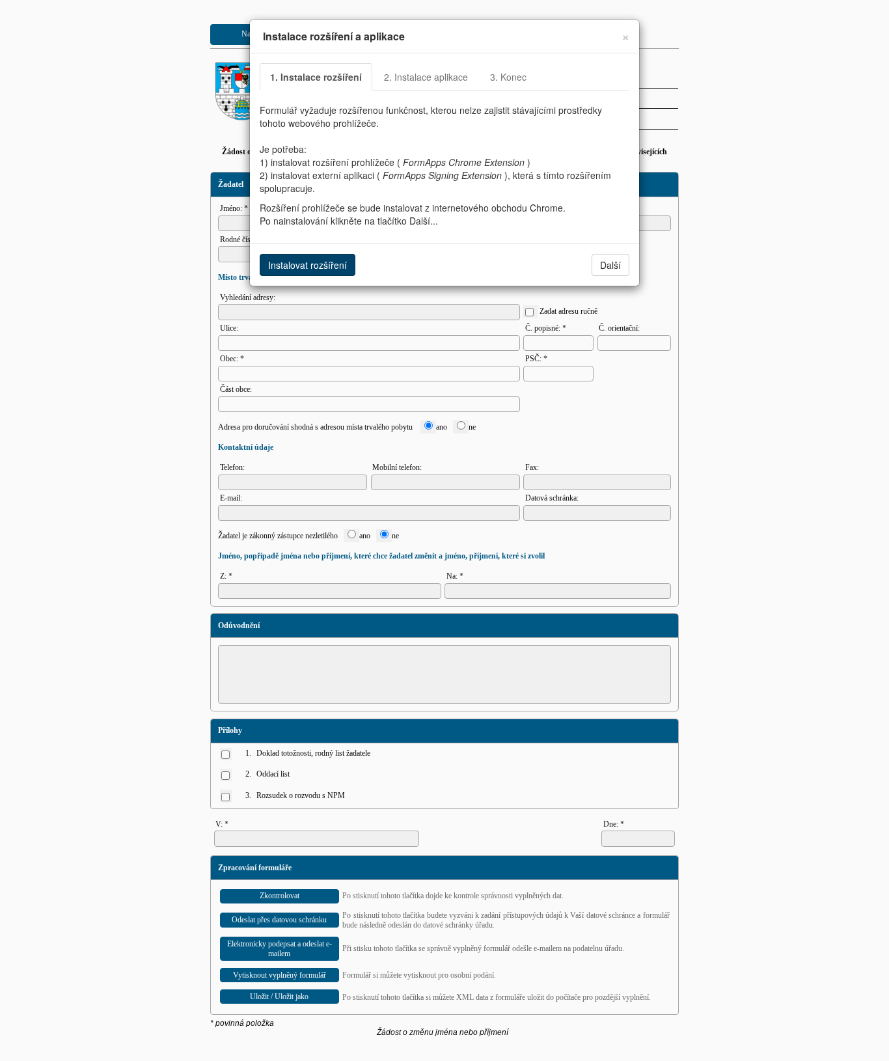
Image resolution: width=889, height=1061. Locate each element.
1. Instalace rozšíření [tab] (316, 76)
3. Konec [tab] (508, 76)
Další (610, 264)
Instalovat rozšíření (307, 264)
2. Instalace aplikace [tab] (426, 76)
